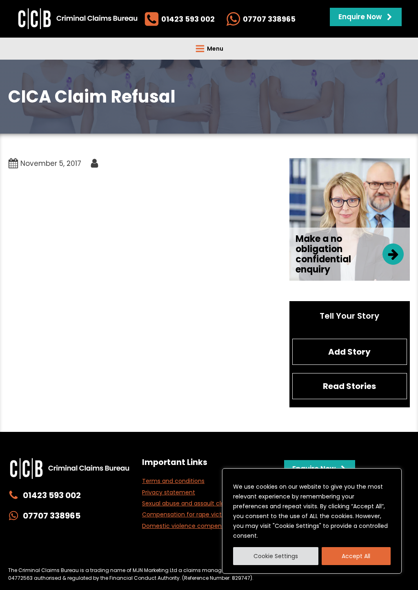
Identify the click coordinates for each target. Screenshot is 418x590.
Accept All (356, 556)
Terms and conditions (173, 481)
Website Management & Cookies (159, 553)
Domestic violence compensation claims (201, 526)
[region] (312, 521)
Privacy (96, 553)
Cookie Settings (275, 556)
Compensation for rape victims (187, 514)
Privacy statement (168, 492)
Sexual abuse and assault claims (188, 503)
